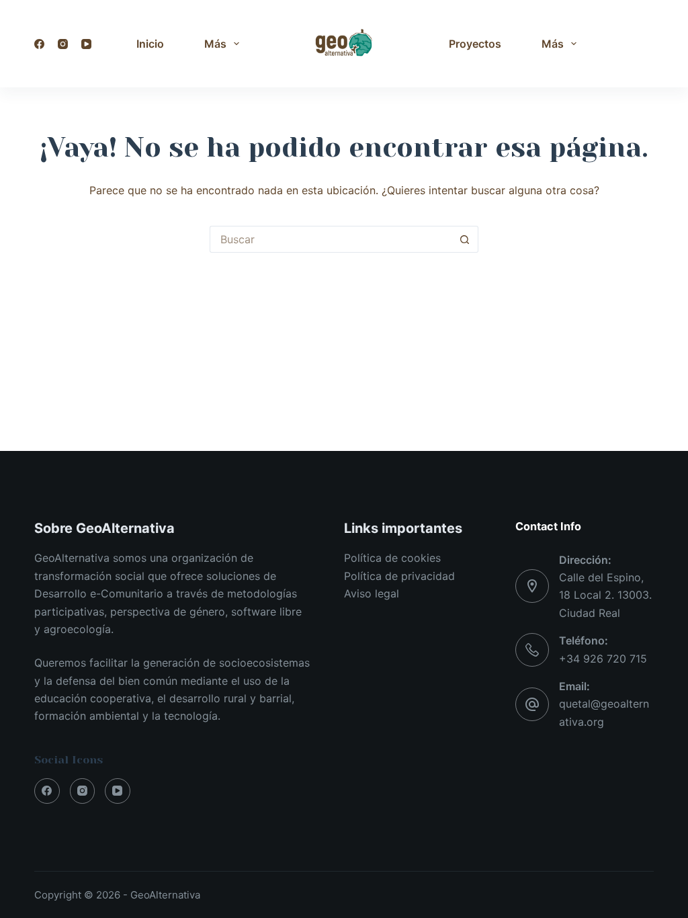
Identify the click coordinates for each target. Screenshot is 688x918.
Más (215, 43)
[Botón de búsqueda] (465, 239)
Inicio (150, 43)
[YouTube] (86, 44)
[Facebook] (39, 44)
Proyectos (475, 43)
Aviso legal (371, 593)
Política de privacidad (399, 576)
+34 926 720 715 (603, 658)
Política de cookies (392, 558)
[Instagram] (63, 44)
